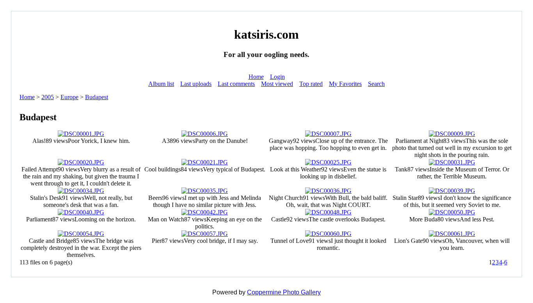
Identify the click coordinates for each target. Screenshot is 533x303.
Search (376, 83)
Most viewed (277, 83)
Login (277, 76)
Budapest (96, 97)
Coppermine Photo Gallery (284, 292)
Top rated (311, 83)
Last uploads (195, 83)
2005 (47, 97)
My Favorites (345, 83)
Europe (69, 97)
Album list (161, 83)
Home (256, 76)
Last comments (236, 83)
